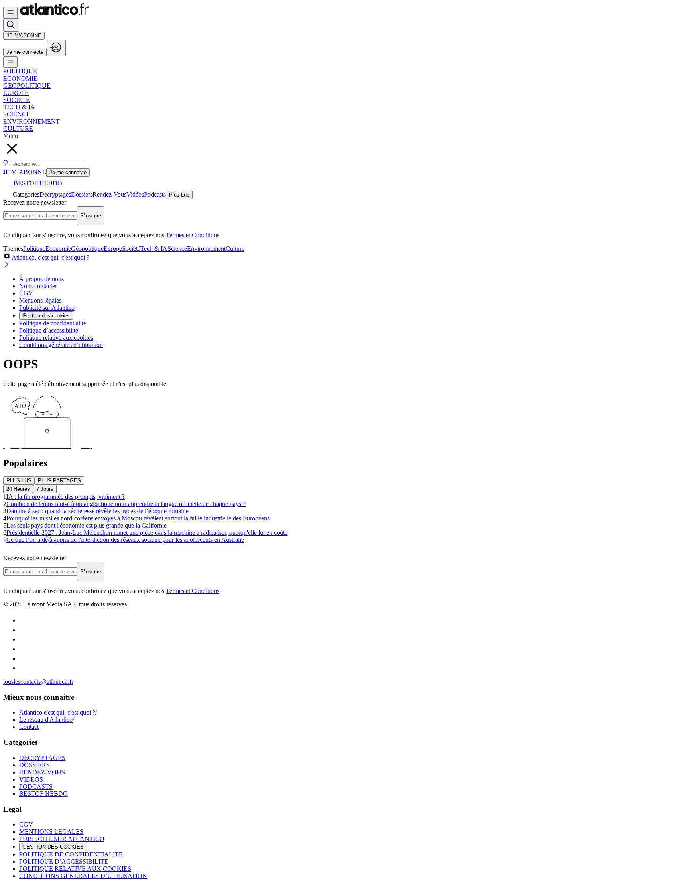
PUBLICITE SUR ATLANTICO (61, 838)
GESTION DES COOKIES (53, 847)
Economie (58, 248)
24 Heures (18, 489)
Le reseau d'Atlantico (46, 719)
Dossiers (82, 194)
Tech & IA (153, 248)
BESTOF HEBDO (43, 793)
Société (131, 248)
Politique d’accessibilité (48, 330)
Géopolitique (87, 248)
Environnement (206, 248)
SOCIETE (16, 99)
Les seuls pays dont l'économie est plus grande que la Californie (86, 525)
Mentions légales (40, 300)
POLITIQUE (20, 71)
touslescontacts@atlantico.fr (38, 681)
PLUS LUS (18, 481)
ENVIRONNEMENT (31, 121)
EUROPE (16, 92)
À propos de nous (41, 279)
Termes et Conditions (192, 235)
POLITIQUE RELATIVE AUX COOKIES (75, 868)
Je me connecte (24, 52)
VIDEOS (31, 779)
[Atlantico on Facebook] (23, 639)
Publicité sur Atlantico (47, 307)
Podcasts (155, 194)
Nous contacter (38, 286)
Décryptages (55, 194)
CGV (26, 293)
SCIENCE (16, 114)
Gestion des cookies (46, 316)
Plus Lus (179, 195)
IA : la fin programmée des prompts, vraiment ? (65, 496)
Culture (235, 248)
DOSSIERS (34, 765)
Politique (34, 248)
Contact (29, 726)
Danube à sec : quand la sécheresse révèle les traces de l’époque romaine (97, 511)
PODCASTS (36, 786)
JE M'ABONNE (23, 36)
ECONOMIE (20, 78)
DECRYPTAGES (42, 757)
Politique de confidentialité (52, 323)
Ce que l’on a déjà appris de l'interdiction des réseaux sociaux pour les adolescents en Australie (125, 539)
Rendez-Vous (109, 194)
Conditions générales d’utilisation (61, 344)
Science (177, 248)
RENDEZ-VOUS (42, 772)
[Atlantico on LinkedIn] (23, 649)
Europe (113, 248)
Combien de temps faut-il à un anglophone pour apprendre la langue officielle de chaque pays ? (126, 503)
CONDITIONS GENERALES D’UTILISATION (83, 875)
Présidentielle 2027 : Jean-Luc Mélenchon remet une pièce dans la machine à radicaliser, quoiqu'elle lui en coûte (146, 532)
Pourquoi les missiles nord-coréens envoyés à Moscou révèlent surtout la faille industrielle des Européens (138, 518)
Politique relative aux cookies (56, 337)
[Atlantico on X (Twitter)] (23, 629)
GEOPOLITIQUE (27, 85)
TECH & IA (19, 107)
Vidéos (135, 194)
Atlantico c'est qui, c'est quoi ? (57, 712)
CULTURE (18, 128)
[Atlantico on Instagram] (23, 658)
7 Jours (44, 489)
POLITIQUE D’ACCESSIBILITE (63, 861)
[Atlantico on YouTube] (23, 668)
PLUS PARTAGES (59, 481)
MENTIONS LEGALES (51, 831)
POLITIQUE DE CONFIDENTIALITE (71, 854)
